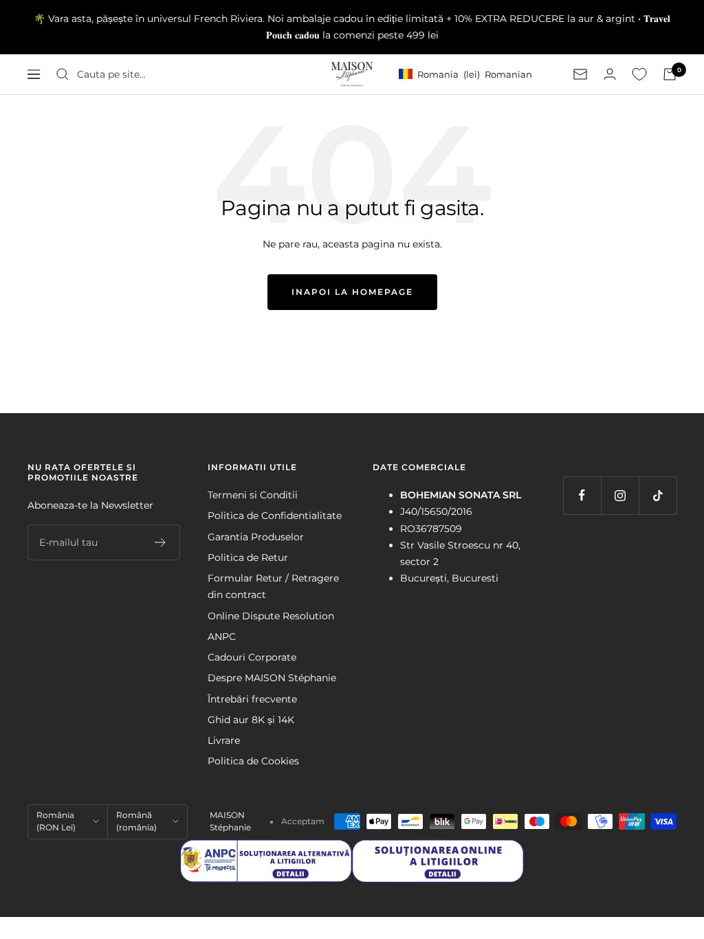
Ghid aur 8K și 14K (251, 720)
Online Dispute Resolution (271, 616)
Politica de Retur (248, 557)
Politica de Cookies (253, 761)
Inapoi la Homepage (352, 292)
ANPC (222, 636)
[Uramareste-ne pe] (582, 495)
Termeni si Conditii (253, 495)
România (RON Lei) (56, 821)
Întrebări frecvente (252, 699)
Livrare (224, 740)
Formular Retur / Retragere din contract (273, 586)
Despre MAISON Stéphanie (272, 678)
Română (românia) (136, 821)
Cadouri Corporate (252, 657)
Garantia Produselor (256, 537)
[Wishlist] (639, 74)
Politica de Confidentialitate (275, 515)
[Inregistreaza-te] (160, 542)
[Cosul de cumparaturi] (669, 74)
